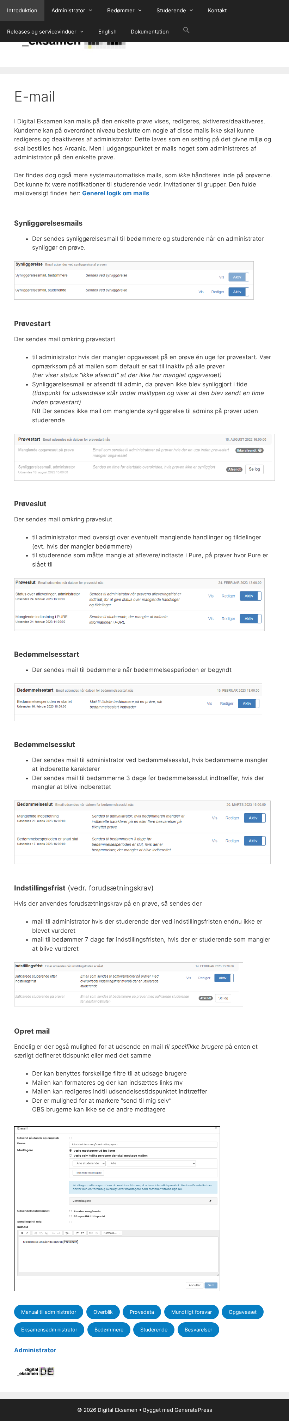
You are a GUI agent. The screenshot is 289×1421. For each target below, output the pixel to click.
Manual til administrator (48, 1312)
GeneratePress (193, 1410)
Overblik (103, 1312)
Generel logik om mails (115, 193)
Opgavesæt (243, 1312)
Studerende (171, 10)
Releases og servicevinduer (41, 31)
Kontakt (217, 10)
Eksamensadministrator (49, 1330)
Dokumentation (150, 31)
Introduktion (22, 10)
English (107, 31)
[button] (186, 31)
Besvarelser (198, 1330)
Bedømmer (121, 10)
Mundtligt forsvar (191, 1312)
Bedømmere (108, 1330)
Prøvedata (142, 1312)
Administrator (68, 10)
